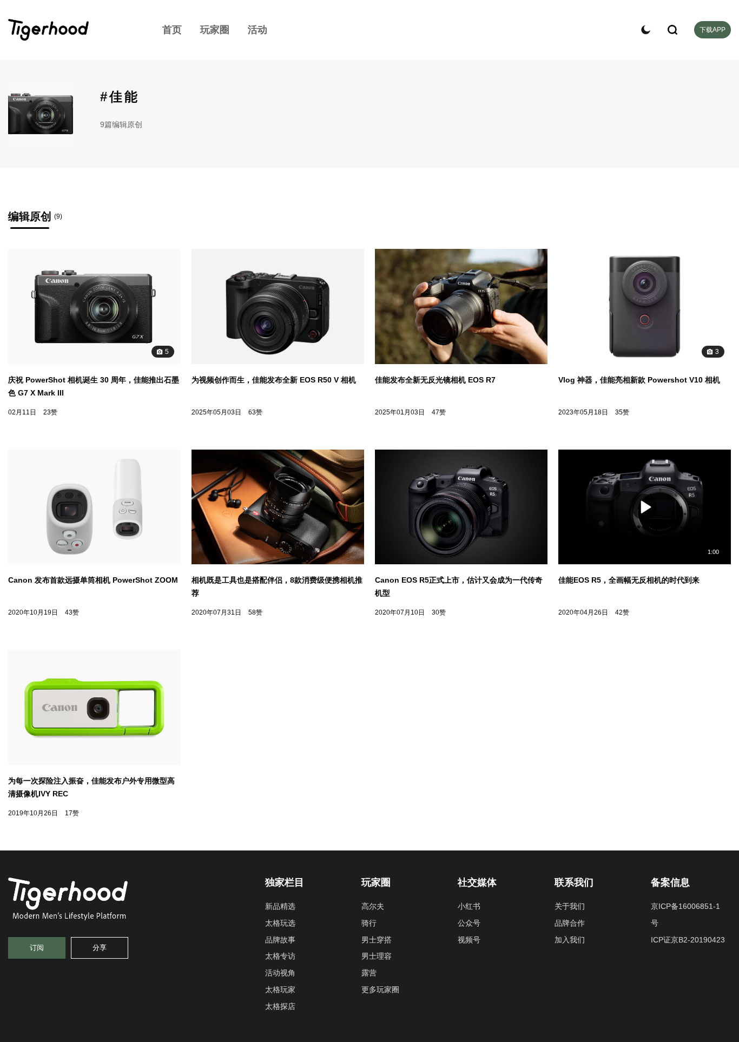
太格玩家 (280, 989)
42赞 (622, 612)
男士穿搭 (376, 939)
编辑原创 (29, 216)
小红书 (469, 906)
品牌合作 (570, 923)
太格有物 (73, 30)
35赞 (622, 412)
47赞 (439, 412)
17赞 (72, 813)
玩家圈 (214, 30)
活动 (257, 30)
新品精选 (280, 906)
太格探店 (280, 1006)
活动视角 (280, 972)
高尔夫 (372, 906)
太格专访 (280, 956)
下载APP (712, 30)
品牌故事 (280, 939)
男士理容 (376, 956)
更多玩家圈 (380, 989)
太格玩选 (280, 923)
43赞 (72, 612)
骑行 (369, 923)
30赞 (439, 612)
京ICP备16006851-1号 (685, 914)
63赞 (255, 412)
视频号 (469, 939)
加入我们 (570, 939)
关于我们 (570, 906)
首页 (172, 30)
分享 (100, 948)
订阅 (37, 948)
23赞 (50, 412)
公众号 (469, 923)
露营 (369, 972)
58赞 (255, 612)
